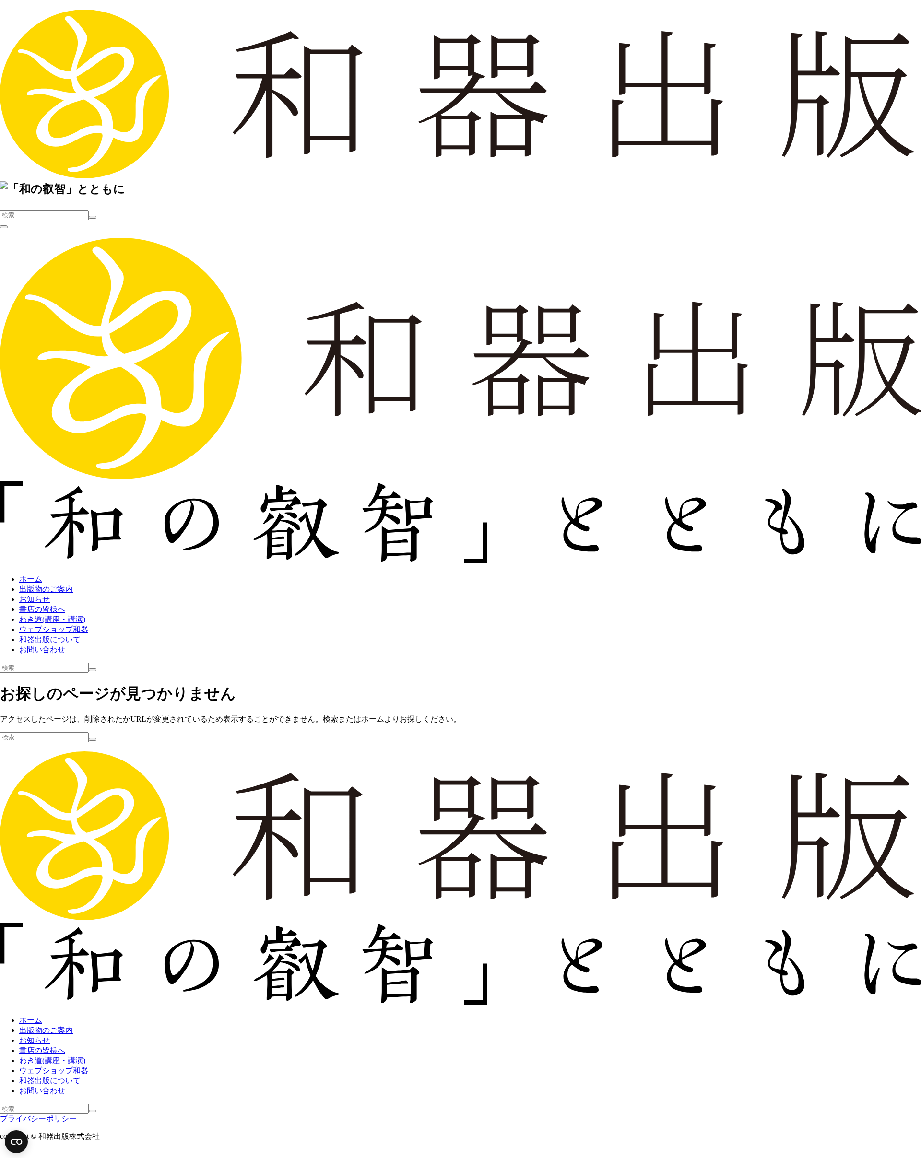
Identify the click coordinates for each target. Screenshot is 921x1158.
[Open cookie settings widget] (16, 1141)
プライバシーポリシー (38, 1118)
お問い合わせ (42, 649)
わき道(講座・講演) (52, 619)
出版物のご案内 (46, 589)
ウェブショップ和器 (53, 629)
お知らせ (34, 599)
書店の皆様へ (42, 609)
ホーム (30, 579)
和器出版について (50, 639)
